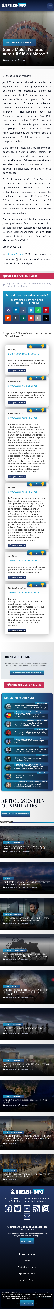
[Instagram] (45, 1208)
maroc (47, 283)
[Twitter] (17, 1208)
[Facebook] (8, 1208)
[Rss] (36, 1208)
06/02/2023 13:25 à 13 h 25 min (23, 353)
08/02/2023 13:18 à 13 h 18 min (23, 592)
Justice (8, 42)
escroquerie (37, 283)
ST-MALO (29, 42)
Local (14, 42)
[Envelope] (27, 1216)
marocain (11, 286)
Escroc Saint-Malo (22, 283)
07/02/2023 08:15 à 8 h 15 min (23, 385)
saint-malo (22, 286)
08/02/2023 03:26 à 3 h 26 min (23, 560)
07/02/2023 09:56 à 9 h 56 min (23, 491)
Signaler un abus (18, 371)
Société (21, 42)
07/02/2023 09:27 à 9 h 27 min (23, 417)
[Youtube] (27, 1208)
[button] (50, 6)
